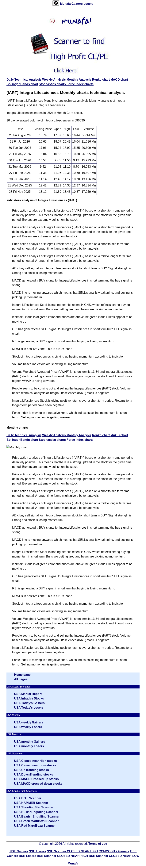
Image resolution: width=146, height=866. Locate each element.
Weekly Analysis (54, 79)
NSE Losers (37, 851)
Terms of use (97, 843)
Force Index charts (80, 84)
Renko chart (101, 79)
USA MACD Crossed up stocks (36, 779)
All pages (21, 679)
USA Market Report (28, 693)
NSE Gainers (19, 851)
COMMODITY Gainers (114, 851)
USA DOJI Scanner (27, 798)
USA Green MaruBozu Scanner (36, 821)
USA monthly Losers (29, 746)
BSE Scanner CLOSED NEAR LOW (114, 855)
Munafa (65, 3)
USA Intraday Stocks (29, 698)
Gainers (77, 3)
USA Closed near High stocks (35, 760)
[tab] (55, 3)
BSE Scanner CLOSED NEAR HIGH (62, 855)
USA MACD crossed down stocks (38, 783)
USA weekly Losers (28, 727)
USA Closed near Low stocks (35, 765)
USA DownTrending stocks (33, 774)
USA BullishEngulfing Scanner (36, 812)
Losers (88, 3)
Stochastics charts (53, 84)
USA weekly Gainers (28, 722)
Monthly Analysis (79, 79)
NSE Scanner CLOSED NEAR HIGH (72, 851)
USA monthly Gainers (29, 741)
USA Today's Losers (29, 707)
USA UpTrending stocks (31, 770)
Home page (22, 674)
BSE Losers (27, 855)
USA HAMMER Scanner (31, 802)
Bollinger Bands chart (22, 84)
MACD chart (119, 79)
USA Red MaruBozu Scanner (35, 825)
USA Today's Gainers (29, 703)
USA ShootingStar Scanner (33, 807)
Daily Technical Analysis (23, 79)
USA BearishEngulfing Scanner (37, 816)
